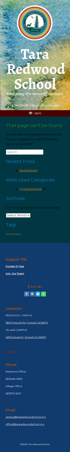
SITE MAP (11, 351)
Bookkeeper (28, 170)
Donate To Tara (15, 266)
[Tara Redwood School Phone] (43, 294)
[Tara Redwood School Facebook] (26, 294)
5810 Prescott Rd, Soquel (21, 322)
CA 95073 (42, 322)
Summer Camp (13, 234)
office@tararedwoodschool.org (25, 424)
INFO (37, 113)
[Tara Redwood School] (35, 23)
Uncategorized (30, 189)
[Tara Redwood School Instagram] (32, 294)
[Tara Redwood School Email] (37, 294)
